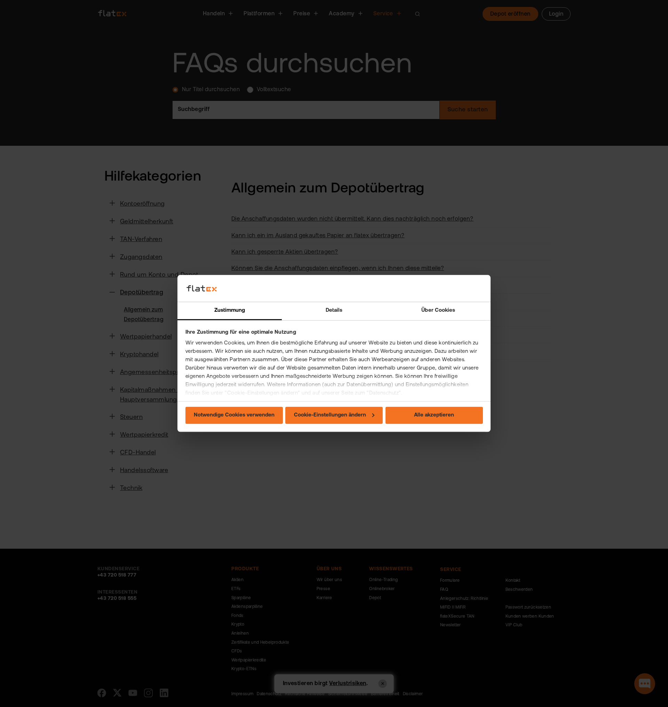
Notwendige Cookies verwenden (234, 415)
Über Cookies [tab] (438, 310)
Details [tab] (334, 310)
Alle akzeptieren (434, 415)
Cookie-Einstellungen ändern (330, 415)
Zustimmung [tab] (229, 310)
